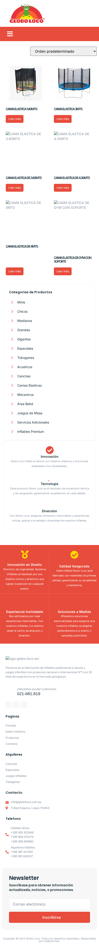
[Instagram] (16, 704)
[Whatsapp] (24, 704)
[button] (10, 34)
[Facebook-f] (9, 704)
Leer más (15, 119)
